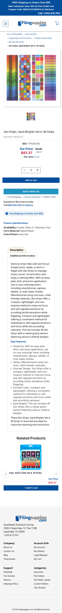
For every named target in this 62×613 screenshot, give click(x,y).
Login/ (37, 555)
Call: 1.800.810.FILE (49, 13)
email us (29, 205)
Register (44, 555)
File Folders (39, 576)
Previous (5, 473)
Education (38, 572)
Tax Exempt (9, 576)
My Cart (37, 559)
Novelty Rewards (16, 42)
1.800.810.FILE (11, 535)
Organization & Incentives (20, 38)
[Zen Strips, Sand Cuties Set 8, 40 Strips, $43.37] (31, 457)
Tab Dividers (40, 587)
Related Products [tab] (31, 438)
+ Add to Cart (31, 487)
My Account (39, 547)
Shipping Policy (11, 583)
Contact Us (9, 551)
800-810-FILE (15, 205)
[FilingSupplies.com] (32, 24)
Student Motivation (43, 38)
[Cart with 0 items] (57, 23)
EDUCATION (31, 34)
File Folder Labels (42, 580)
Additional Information (22, 255)
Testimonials (9, 559)
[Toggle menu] (6, 23)
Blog (6, 555)
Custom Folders (41, 583)
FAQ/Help (8, 572)
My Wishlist (39, 551)
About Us (8, 547)
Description (16, 249)
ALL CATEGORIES (14, 34)
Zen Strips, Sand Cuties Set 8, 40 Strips (23, 473)
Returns (7, 580)
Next (56, 473)
